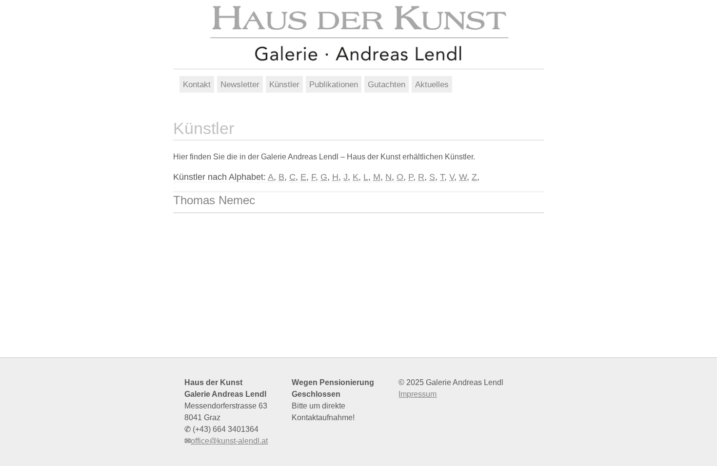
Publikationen (333, 84)
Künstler (284, 84)
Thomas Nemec (214, 200)
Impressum (417, 394)
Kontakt (197, 84)
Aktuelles (432, 84)
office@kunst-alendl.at (229, 441)
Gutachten (386, 84)
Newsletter (239, 84)
